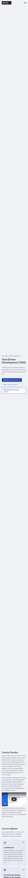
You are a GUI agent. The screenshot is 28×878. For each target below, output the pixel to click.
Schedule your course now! (11, 380)
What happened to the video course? (11, 390)
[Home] (6, 2)
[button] (14, 799)
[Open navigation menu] (25, 3)
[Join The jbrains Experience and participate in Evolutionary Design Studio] (23, 869)
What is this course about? (10, 384)
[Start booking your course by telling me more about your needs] (23, 842)
